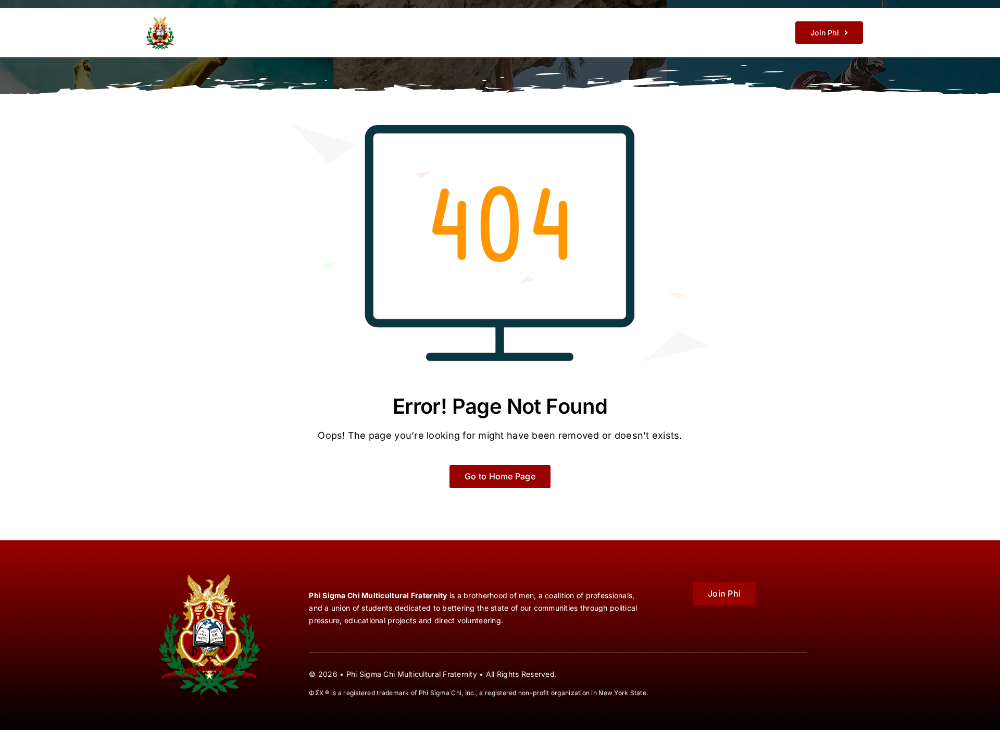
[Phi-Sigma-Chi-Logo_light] (212, 16)
